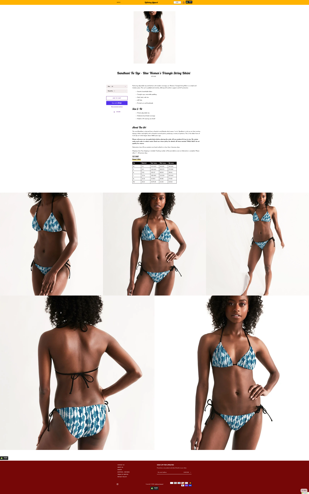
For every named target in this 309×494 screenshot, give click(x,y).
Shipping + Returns (123, 472)
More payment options (117, 106)
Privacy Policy (122, 476)
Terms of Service (122, 474)
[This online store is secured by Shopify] (189, 2)
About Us (120, 467)
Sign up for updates (165, 465)
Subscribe (186, 472)
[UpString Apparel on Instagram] (117, 484)
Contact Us (120, 464)
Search (119, 469)
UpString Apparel (151, 2)
